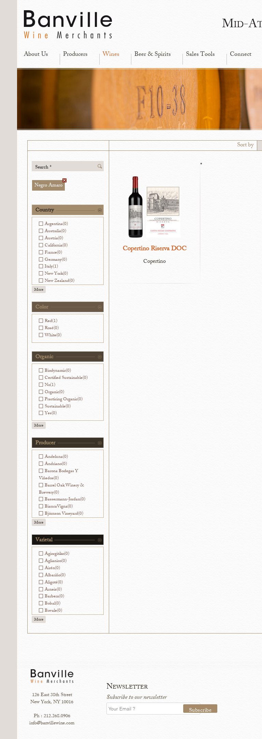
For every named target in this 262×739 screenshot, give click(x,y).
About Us (36, 54)
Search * (43, 167)
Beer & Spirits (152, 54)
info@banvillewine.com (51, 723)
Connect (240, 54)
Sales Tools (200, 54)
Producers (75, 54)
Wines (111, 54)
